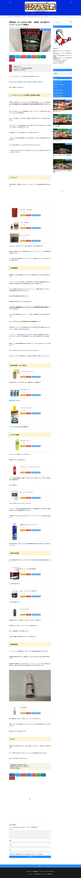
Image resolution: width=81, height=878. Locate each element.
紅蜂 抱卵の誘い (23, 707)
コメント (11, 829)
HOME (11, 16)
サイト (10, 849)
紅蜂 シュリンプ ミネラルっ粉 (26, 492)
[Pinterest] (12, 60)
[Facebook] (12, 56)
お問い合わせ (33, 13)
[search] (71, 22)
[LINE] (38, 56)
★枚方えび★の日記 (57, 81)
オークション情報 (56, 125)
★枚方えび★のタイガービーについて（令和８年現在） (62, 171)
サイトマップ (39, 13)
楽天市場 (28, 215)
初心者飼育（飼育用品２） (18, 16)
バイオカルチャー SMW (24, 440)
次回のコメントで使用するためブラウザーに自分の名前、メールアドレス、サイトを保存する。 (26, 854)
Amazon (22, 215)
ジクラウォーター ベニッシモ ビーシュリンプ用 (29, 466)
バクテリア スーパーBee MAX (26, 209)
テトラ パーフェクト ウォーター (26, 407)
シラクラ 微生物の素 (24, 222)
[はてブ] (28, 56)
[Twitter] (17, 56)
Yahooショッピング (36, 215)
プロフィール (28, 13)
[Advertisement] (30, 164)
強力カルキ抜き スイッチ (25, 389)
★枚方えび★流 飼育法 (58, 84)
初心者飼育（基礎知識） (58, 90)
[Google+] (23, 56)
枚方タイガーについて (57, 111)
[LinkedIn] (43, 56)
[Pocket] (33, 56)
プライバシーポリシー (46, 13)
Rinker (24, 237)
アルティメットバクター (25, 235)
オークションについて (57, 140)
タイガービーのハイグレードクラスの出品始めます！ (62, 156)
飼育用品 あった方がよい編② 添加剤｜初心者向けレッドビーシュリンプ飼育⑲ (35, 16)
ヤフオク (56, 87)
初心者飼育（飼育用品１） (59, 93)
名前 (10, 840)
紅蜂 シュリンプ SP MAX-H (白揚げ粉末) (28, 590)
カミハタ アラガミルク (24, 609)
